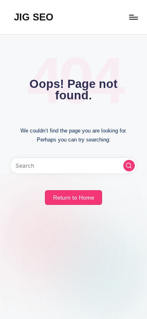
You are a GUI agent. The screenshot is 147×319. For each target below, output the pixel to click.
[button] (129, 165)
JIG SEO (33, 16)
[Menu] (133, 17)
